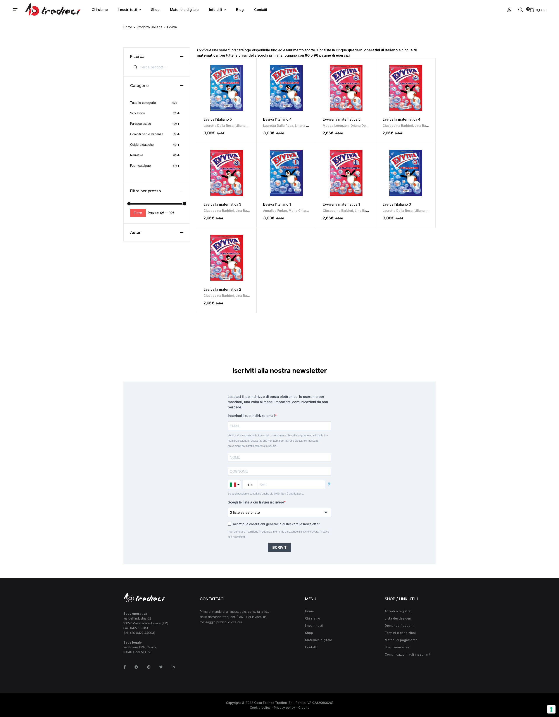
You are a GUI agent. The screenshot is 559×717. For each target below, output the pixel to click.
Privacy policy (284, 707)
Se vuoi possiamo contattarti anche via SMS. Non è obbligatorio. (266, 493)
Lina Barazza (425, 125)
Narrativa (155, 155)
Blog (240, 9)
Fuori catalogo (155, 165)
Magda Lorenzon (336, 125)
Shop (155, 9)
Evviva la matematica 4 (401, 119)
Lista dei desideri (398, 618)
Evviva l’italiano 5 (218, 119)
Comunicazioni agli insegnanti (408, 654)
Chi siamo (100, 9)
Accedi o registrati (398, 611)
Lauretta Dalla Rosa (219, 125)
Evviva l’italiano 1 (277, 204)
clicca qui (235, 622)
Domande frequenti (399, 625)
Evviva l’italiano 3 (397, 204)
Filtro (138, 213)
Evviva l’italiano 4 (277, 119)
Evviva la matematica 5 (342, 119)
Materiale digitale (184, 9)
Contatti (260, 9)
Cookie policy (260, 707)
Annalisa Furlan (275, 210)
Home (127, 27)
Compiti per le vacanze (155, 134)
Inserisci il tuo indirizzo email (251, 416)
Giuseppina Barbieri (398, 125)
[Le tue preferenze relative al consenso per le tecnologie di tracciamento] (551, 709)
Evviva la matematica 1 (341, 204)
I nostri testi (127, 9)
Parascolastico (155, 123)
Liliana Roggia (246, 125)
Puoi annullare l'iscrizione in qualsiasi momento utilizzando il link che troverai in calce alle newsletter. (278, 534)
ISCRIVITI (279, 547)
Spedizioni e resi (397, 647)
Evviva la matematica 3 (222, 204)
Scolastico (155, 113)
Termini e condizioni (400, 633)
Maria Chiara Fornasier (306, 210)
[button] (15, 10)
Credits (303, 707)
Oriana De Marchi (363, 125)
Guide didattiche (155, 144)
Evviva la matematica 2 (222, 289)
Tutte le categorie (153, 102)
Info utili (215, 9)
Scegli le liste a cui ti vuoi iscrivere (256, 502)
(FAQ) (240, 617)
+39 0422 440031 (142, 633)
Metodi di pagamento (401, 640)
